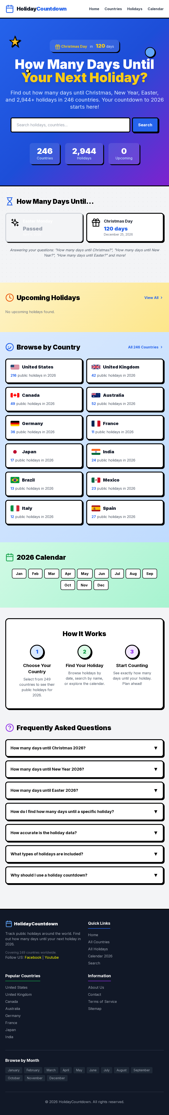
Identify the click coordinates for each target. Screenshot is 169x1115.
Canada (11, 1001)
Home (94, 9)
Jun (101, 573)
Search (145, 125)
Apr (68, 573)
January (14, 1070)
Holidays (134, 9)
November (34, 1078)
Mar (51, 573)
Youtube (52, 957)
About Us (96, 987)
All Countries (99, 942)
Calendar (156, 9)
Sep (149, 573)
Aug (133, 573)
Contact (94, 994)
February (33, 1070)
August (122, 1070)
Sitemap (94, 1008)
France (11, 1023)
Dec (101, 585)
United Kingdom (18, 994)
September (142, 1070)
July (107, 1070)
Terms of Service (102, 1001)
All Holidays (98, 949)
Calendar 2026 (100, 956)
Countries (113, 9)
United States (16, 987)
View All (151, 297)
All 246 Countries (143, 347)
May (85, 573)
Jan (19, 573)
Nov (84, 585)
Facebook (33, 957)
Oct (67, 585)
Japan (10, 1030)
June (93, 1070)
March (51, 1070)
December (57, 1078)
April (66, 1070)
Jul (117, 573)
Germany (13, 1015)
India (9, 1037)
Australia (12, 1008)
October (14, 1078)
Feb (35, 573)
